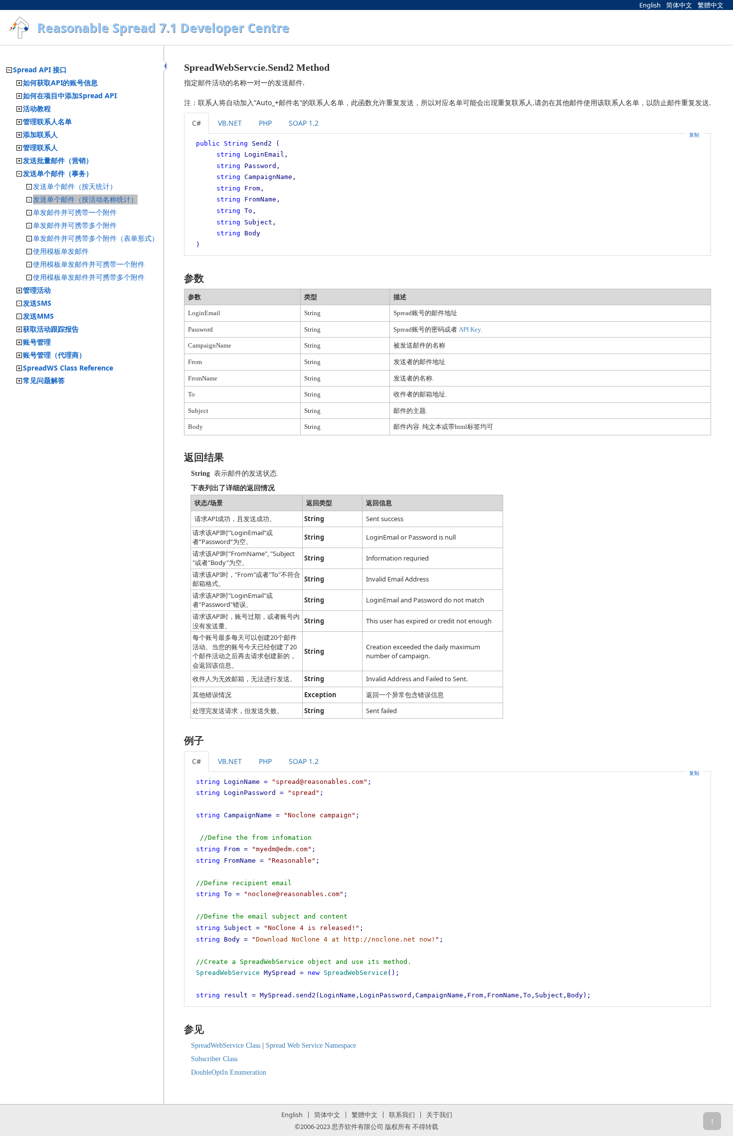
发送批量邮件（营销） (58, 160)
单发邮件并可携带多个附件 (75, 225)
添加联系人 (40, 134)
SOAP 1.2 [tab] (304, 123)
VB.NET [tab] (230, 123)
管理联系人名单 (47, 121)
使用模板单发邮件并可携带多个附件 (89, 277)
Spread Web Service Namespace (311, 1045)
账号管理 (37, 342)
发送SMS (37, 303)
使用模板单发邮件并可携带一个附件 (89, 264)
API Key (470, 329)
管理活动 (37, 290)
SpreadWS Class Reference (68, 368)
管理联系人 (40, 147)
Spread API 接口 (40, 69)
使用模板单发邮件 (61, 251)
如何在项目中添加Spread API (70, 95)
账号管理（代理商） (54, 355)
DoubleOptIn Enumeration (228, 1072)
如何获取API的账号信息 (60, 82)
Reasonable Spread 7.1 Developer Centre (163, 27)
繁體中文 (711, 4)
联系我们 (402, 1114)
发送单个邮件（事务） (58, 173)
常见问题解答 (44, 380)
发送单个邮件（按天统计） (75, 186)
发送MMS (38, 316)
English (650, 4)
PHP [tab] (265, 123)
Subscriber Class (214, 1059)
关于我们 (439, 1114)
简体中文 (679, 4)
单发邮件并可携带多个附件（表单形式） (96, 238)
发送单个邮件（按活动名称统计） (85, 199)
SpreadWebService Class (225, 1045)
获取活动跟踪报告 (51, 329)
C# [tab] (196, 123)
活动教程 (37, 108)
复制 (694, 134)
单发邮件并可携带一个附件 (75, 212)
